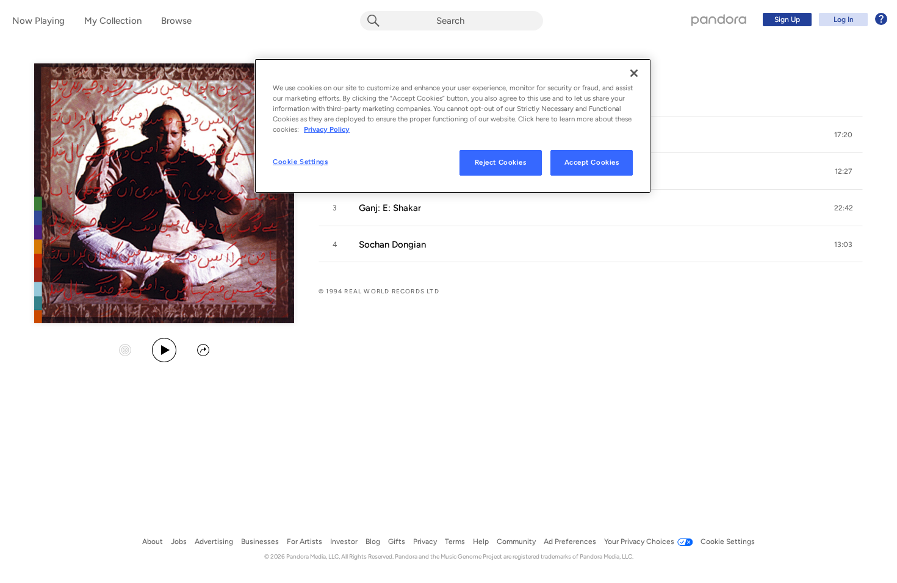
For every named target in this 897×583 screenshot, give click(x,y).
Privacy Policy (327, 129)
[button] (843, 135)
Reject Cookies (501, 162)
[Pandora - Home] (719, 19)
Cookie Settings (300, 161)
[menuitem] (823, 19)
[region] (452, 126)
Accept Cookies (591, 162)
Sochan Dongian (392, 244)
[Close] (634, 73)
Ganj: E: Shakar (390, 207)
